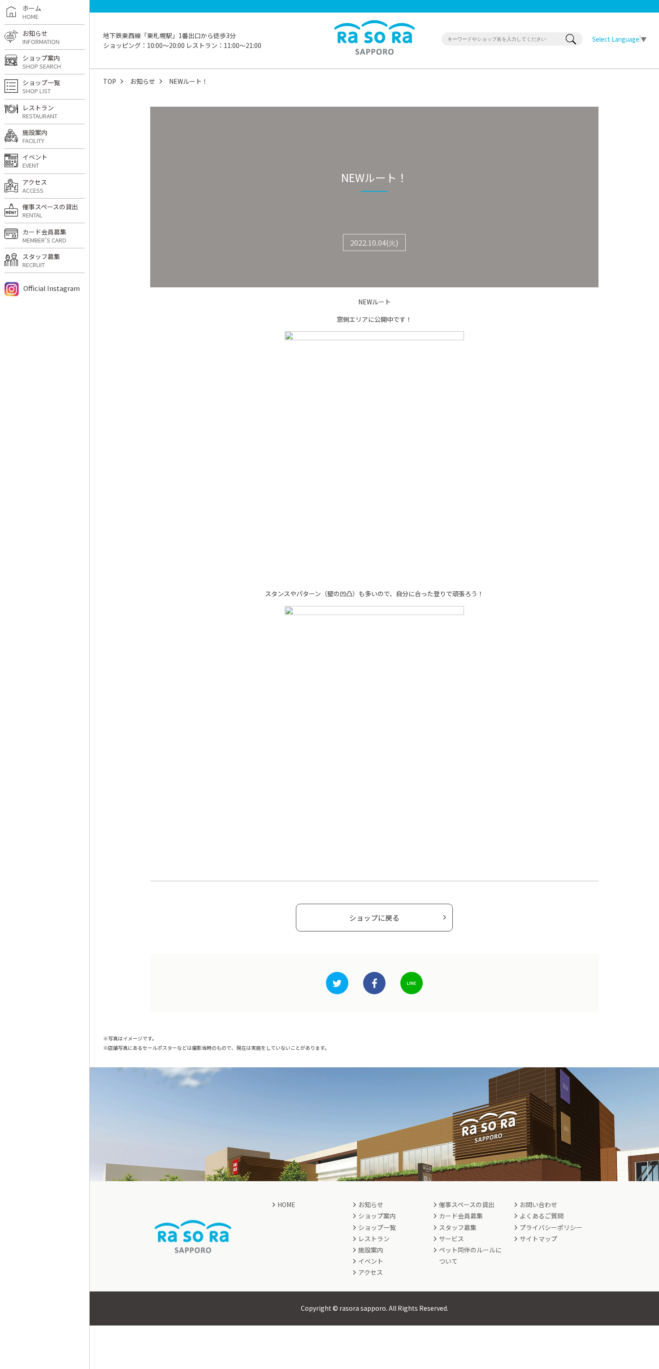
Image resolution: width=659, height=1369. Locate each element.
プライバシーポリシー (551, 1227)
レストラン (39, 111)
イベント (35, 160)
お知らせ (142, 81)
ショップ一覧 (41, 86)
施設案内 (35, 136)
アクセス (34, 186)
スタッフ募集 (41, 260)
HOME (286, 1204)
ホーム (31, 12)
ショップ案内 (41, 61)
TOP (109, 81)
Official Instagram (51, 288)
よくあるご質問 (542, 1215)
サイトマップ (538, 1238)
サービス (451, 1238)
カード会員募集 (44, 235)
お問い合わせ (538, 1204)
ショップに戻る (374, 917)
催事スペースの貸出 (50, 210)
